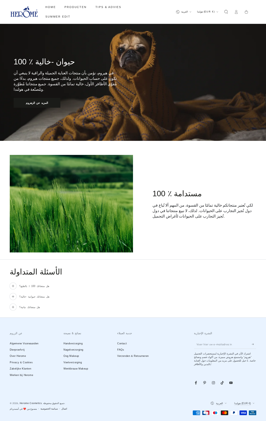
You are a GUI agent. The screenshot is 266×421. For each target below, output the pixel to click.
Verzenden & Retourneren (133, 355)
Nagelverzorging (73, 349)
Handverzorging (73, 343)
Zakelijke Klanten (20, 368)
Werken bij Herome (21, 375)
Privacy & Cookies (21, 362)
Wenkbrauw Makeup (75, 368)
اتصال (64, 408)
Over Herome (18, 355)
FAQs (120, 349)
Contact (122, 343)
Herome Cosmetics (31, 403)
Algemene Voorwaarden (24, 343)
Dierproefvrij (17, 349)
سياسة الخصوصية (49, 408)
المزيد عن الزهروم (37, 102)
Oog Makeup (71, 355)
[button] (226, 12)
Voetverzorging (72, 362)
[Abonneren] (254, 344)
